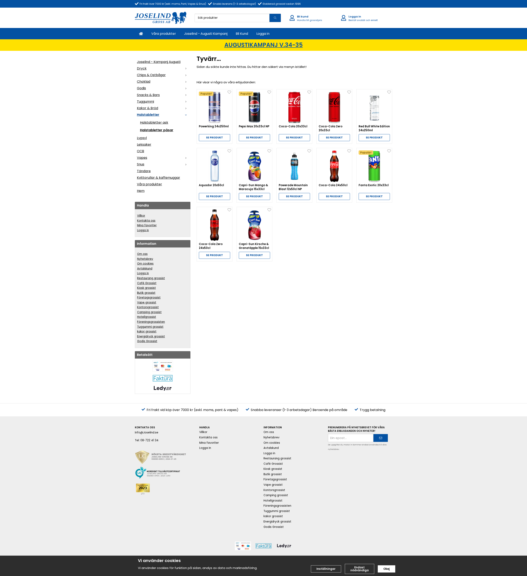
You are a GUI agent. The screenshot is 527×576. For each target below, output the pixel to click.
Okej (386, 569)
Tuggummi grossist (150, 327)
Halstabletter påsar (156, 130)
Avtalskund (144, 269)
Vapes (142, 157)
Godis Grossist (147, 341)
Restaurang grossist (151, 278)
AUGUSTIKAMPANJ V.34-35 (263, 45)
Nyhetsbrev (145, 259)
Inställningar (326, 569)
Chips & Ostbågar (151, 75)
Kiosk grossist (146, 288)
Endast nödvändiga (359, 569)
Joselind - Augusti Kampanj (205, 33)
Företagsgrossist (149, 298)
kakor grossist (146, 331)
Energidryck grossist (151, 336)
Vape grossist (146, 302)
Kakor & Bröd (147, 108)
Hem (141, 190)
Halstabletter (148, 114)
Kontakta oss (146, 221)
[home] (141, 33)
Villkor (141, 216)
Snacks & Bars (148, 95)
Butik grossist (146, 293)
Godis (141, 88)
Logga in (262, 33)
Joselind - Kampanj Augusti (159, 61)
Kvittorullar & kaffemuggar (158, 177)
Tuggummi (145, 101)
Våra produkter (163, 33)
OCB (140, 151)
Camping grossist (149, 312)
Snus (140, 164)
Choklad (143, 81)
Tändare (144, 171)
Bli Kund (242, 33)
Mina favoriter (147, 225)
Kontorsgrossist (148, 307)
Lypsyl (142, 138)
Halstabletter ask (154, 122)
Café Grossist (146, 283)
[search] (275, 18)
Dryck (142, 68)
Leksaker (144, 144)
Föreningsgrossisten (151, 322)
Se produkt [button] (214, 137)
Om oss (142, 254)
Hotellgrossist (146, 317)
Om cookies (145, 264)
